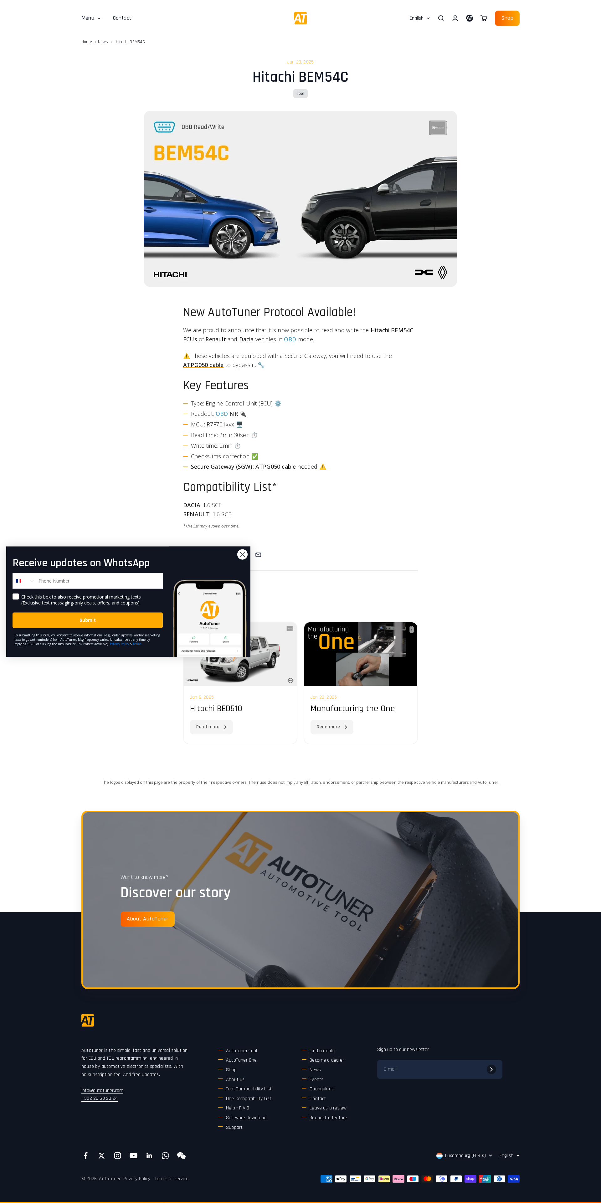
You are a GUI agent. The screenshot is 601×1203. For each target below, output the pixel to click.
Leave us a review (328, 1108)
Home (86, 42)
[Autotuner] (87, 1020)
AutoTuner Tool (241, 1051)
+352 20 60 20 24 (99, 1098)
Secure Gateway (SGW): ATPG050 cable (243, 466)
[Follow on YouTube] (133, 1155)
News (103, 42)
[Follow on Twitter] (101, 1155)
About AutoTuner (147, 918)
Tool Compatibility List (249, 1089)
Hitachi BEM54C (130, 42)
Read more (208, 727)
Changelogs (322, 1089)
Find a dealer (323, 1051)
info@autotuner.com (102, 1090)
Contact (122, 18)
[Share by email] (258, 554)
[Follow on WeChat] (181, 1155)
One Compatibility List (248, 1098)
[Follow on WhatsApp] (165, 1155)
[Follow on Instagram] (117, 1155)
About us (235, 1079)
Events (316, 1079)
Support (234, 1127)
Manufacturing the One (353, 708)
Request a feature (328, 1117)
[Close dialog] (242, 554)
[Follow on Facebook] (85, 1155)
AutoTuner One (241, 1060)
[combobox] (24, 580)
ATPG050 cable (203, 365)
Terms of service (171, 1178)
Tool (300, 93)
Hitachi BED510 (216, 708)
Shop (507, 18)
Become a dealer (327, 1060)
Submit (88, 620)
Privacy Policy (136, 1178)
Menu (87, 18)
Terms (137, 643)
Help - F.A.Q (237, 1108)
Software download (246, 1117)
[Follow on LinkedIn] (149, 1155)
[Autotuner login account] (469, 18)
